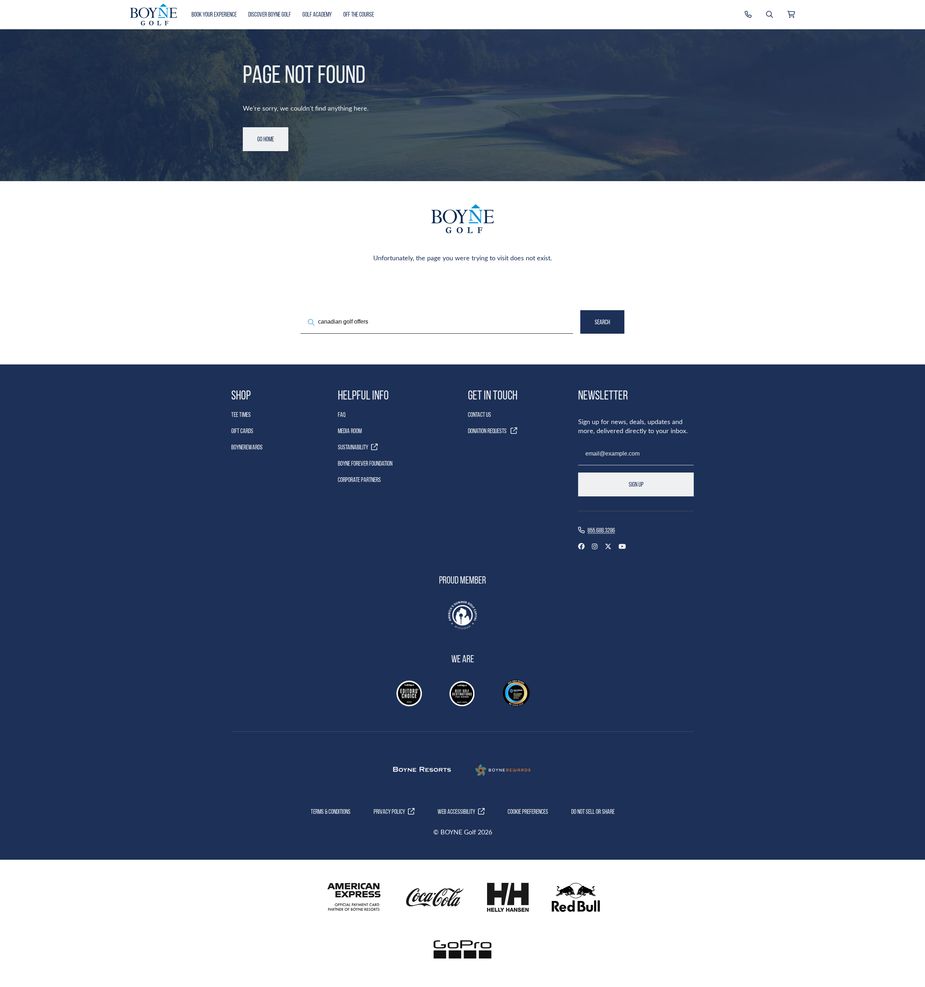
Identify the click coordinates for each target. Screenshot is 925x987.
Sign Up (636, 484)
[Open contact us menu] (748, 14)
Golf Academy (317, 14)
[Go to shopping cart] (791, 14)
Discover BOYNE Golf (269, 14)
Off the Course (358, 14)
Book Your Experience (214, 14)
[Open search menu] (769, 14)
